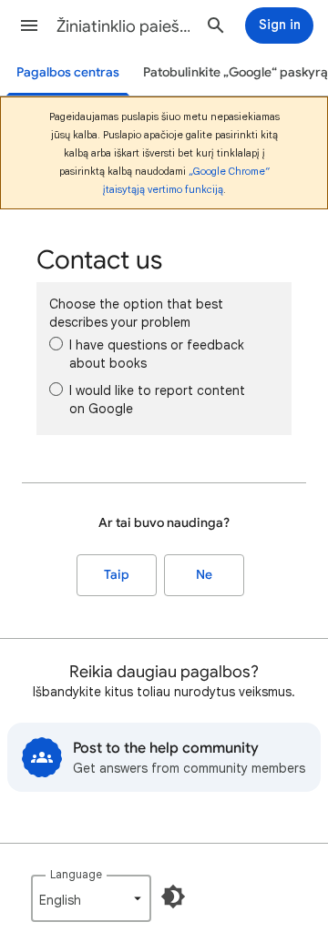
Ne (204, 574)
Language (76, 874)
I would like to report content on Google (157, 399)
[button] (29, 25)
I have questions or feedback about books (156, 354)
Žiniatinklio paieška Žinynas (123, 26)
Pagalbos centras (67, 72)
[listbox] (91, 898)
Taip (116, 574)
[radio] (56, 343)
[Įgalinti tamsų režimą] (173, 896)
